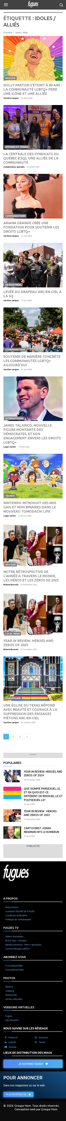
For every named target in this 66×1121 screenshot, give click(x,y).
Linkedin (12, 1042)
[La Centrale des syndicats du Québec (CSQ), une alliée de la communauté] (33, 127)
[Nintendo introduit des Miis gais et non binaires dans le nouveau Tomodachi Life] (33, 476)
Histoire (10, 564)
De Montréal (13, 284)
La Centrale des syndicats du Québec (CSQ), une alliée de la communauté (31, 158)
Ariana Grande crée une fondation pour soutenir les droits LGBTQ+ (31, 227)
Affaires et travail (17, 147)
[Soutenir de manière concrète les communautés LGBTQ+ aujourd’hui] (33, 329)
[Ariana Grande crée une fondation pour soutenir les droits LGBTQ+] (33, 196)
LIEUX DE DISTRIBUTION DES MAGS (27, 1052)
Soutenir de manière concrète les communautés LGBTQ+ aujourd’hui (31, 361)
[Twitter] (36, 1042)
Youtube (12, 1047)
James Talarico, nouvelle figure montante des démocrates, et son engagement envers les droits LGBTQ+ (32, 433)
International (14, 418)
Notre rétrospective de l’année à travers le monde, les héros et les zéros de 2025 (31, 576)
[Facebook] (5, 1037)
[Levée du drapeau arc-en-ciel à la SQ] (33, 265)
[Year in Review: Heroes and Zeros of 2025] (33, 614)
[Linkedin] (5, 1042)
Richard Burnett (10, 585)
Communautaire (15, 216)
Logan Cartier (9, 447)
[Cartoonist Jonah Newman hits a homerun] (12, 832)
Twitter (42, 1042)
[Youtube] (5, 1047)
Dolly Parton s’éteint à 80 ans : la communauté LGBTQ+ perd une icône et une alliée (32, 89)
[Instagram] (36, 1037)
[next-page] (27, 736)
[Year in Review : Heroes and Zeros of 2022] (12, 815)
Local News (12, 633)
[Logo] (33, 4)
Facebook (13, 1037)
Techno (10, 496)
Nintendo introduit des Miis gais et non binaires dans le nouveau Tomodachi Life (29, 507)
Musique (10, 78)
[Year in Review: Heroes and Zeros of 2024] (12, 776)
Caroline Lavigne (11, 98)
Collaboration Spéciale (14, 167)
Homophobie (13, 698)
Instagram (43, 1037)
